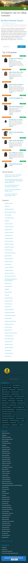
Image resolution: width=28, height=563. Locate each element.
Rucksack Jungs (8, 303)
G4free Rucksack (9, 250)
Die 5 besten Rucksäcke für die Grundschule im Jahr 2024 (12, 186)
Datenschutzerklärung (7, 551)
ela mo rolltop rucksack (13, 24)
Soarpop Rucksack (9, 324)
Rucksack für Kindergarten (6, 407)
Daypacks (7, 220)
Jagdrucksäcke (8, 255)
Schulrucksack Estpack (10, 315)
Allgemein (7, 206)
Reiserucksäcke (8, 292)
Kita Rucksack (4, 400)
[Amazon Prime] (11, 66)
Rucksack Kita (8, 306)
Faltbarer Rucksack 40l (6, 394)
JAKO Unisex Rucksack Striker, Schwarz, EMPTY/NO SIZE (16, 106)
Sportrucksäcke (8, 327)
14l (7, 385)
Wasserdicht (21, 424)
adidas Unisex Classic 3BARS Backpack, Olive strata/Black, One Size (16, 72)
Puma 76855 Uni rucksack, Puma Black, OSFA (16, 153)
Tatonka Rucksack (9, 335)
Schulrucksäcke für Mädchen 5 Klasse (8, 415)
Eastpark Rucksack (9, 226)
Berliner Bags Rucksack (10, 212)
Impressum (4, 549)
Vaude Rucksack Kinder (6, 424)
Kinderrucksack (12, 398)
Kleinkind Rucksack (11, 400)
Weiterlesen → (21, 39)
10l (4, 385)
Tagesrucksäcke (8, 330)
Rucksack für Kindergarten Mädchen (8, 409)
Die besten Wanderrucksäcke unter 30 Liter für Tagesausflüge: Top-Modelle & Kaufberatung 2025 (14, 181)
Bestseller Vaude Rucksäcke (6, 387)
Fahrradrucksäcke (9, 241)
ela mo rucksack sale (15, 26)
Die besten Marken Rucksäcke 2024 (10, 553)
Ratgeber (7, 289)
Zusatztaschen (8, 356)
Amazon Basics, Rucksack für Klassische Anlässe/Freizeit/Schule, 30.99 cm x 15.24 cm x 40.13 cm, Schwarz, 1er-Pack (16, 84)
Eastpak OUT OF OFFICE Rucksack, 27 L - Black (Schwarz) (16, 58)
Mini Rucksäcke (13, 402)
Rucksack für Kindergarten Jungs (18, 407)
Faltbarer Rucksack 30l (6, 391)
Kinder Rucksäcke (9, 258)
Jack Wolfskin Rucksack (10, 252)
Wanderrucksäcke (9, 347)
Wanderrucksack (9, 344)
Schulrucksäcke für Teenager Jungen (8, 418)
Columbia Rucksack (9, 218)
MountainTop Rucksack (10, 276)
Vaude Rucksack (8, 341)
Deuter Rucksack (9, 223)
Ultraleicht (23, 420)
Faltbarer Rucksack (9, 244)
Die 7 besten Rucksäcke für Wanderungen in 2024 (11, 194)
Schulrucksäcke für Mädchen (7, 413)
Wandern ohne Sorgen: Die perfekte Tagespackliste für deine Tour (13, 175)
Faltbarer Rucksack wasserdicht (19, 396)
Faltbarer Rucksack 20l (21, 389)
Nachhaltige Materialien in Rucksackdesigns (11, 279)
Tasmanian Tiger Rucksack (11, 333)
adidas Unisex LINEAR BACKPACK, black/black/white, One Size (16, 140)
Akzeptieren (14, 559)
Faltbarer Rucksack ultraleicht (7, 396)
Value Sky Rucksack (9, 338)
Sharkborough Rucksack (10, 321)
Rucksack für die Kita (12, 405)
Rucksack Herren (9, 301)
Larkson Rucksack (9, 267)
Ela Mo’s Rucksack (5, 23)
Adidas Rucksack (9, 203)
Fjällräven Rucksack (9, 247)
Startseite (4, 547)
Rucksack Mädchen (9, 309)
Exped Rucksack (8, 235)
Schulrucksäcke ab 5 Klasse (21, 409)
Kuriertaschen (8, 264)
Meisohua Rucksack (9, 273)
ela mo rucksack (8, 26)
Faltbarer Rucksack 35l (15, 391)
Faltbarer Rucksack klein (15, 394)
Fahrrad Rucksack (9, 238)
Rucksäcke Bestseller (9, 312)
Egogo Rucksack (8, 229)
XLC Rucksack (8, 350)
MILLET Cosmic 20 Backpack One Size (16, 132)
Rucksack (7, 295)
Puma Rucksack (8, 286)
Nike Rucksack (8, 283)
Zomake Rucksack (9, 353)
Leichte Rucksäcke (9, 270)
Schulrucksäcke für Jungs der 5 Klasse (8, 411)
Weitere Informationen (19, 558)
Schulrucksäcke (8, 318)
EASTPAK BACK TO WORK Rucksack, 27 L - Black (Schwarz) (16, 120)
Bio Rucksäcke (8, 215)
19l (10, 385)
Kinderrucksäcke (9, 261)
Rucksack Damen (13, 23)
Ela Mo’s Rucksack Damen (12, 20)
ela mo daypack (5, 24)
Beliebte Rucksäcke (9, 209)
